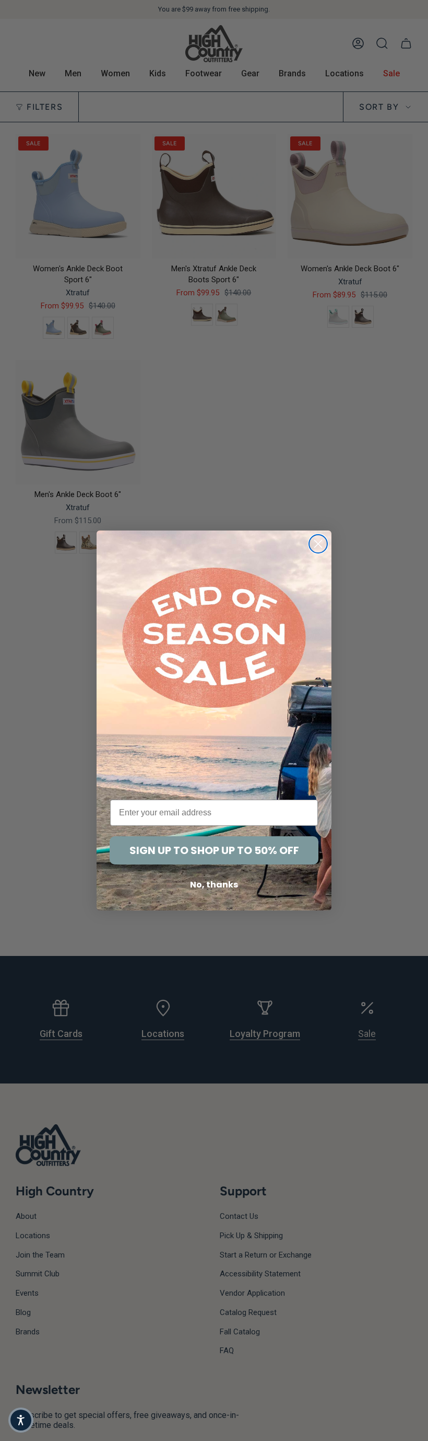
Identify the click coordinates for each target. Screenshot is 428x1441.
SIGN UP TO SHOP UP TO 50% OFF (214, 850)
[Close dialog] (318, 544)
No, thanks (214, 885)
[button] (20, 1420)
